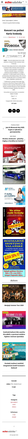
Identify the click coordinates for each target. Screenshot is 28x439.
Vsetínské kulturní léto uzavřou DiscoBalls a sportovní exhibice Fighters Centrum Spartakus (14, 334)
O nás (14, 414)
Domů (3, 20)
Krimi (14, 404)
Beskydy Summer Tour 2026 (14, 305)
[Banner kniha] (14, 258)
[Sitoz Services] (14, 195)
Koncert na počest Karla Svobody (11, 23)
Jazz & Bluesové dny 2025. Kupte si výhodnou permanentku (15, 129)
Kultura (16, 20)
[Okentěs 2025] (14, 153)
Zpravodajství (9, 20)
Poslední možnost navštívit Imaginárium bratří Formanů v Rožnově (14, 365)
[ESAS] (14, 174)
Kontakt (14, 417)
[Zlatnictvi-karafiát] (14, 56)
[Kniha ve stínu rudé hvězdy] (14, 15)
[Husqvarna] (14, 8)
